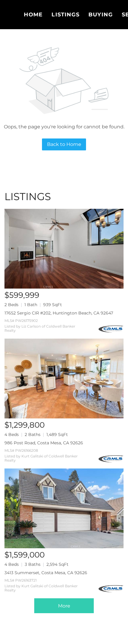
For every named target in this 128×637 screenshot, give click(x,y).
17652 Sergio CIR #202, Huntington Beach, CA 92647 (58, 313)
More (64, 606)
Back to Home (64, 144)
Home (33, 14)
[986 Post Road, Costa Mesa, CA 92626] (64, 378)
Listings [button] (65, 14)
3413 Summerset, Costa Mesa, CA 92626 (45, 572)
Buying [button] (100, 14)
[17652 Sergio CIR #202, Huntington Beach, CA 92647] (64, 249)
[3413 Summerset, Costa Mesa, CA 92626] (64, 508)
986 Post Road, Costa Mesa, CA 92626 (43, 443)
